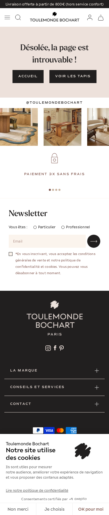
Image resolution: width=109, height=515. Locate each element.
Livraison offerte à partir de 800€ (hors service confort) (55, 4)
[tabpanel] (54, 165)
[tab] (50, 190)
